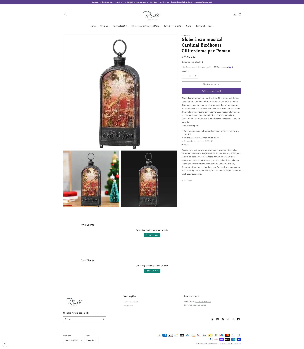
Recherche (128, 306)
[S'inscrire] (103, 319)
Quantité (185, 71)
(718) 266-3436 (203, 301)
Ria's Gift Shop (206, 343)
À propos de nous (131, 302)
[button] (65, 14)
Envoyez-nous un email (195, 305)
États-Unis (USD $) (72, 340)
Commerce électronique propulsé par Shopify (226, 343)
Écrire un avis (152, 235)
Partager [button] (188, 180)
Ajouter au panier (211, 84)
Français (90, 340)
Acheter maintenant (211, 91)
